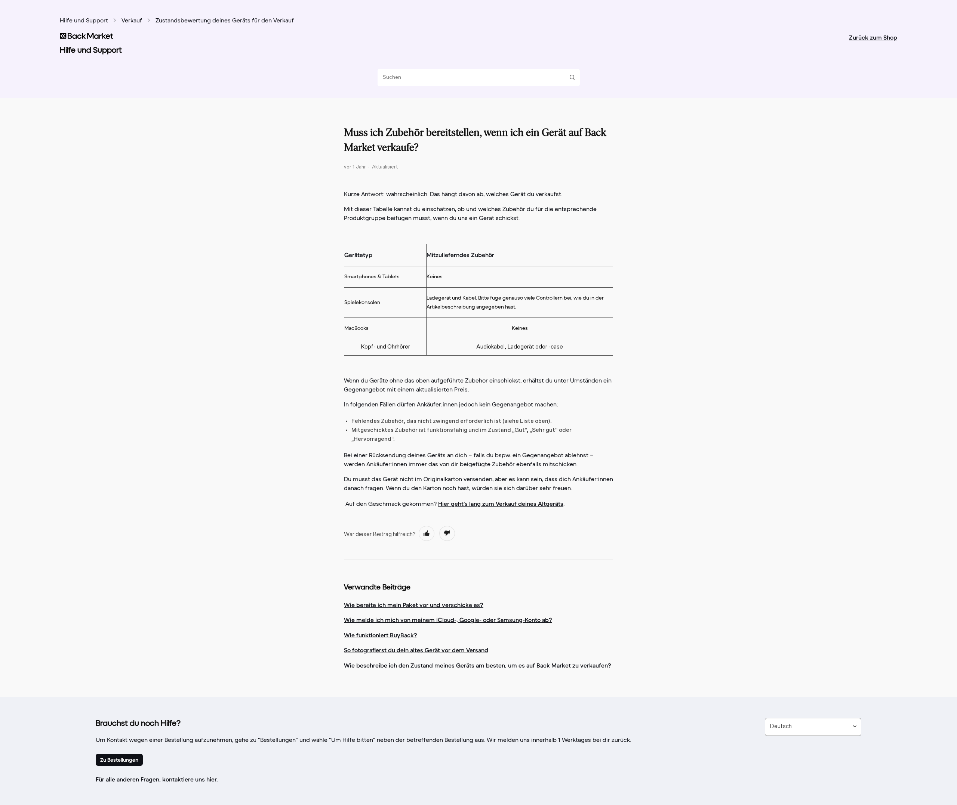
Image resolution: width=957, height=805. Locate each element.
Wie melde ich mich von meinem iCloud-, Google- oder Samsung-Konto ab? (448, 619)
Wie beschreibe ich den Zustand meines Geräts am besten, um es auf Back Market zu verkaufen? (477, 665)
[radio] (426, 533)
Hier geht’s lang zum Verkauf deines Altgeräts (500, 503)
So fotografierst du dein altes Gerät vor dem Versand (416, 650)
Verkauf (131, 21)
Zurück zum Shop (873, 37)
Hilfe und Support (84, 21)
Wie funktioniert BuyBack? (380, 635)
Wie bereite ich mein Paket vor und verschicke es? (413, 605)
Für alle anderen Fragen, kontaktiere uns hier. (157, 779)
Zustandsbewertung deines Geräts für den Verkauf (225, 21)
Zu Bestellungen (119, 759)
